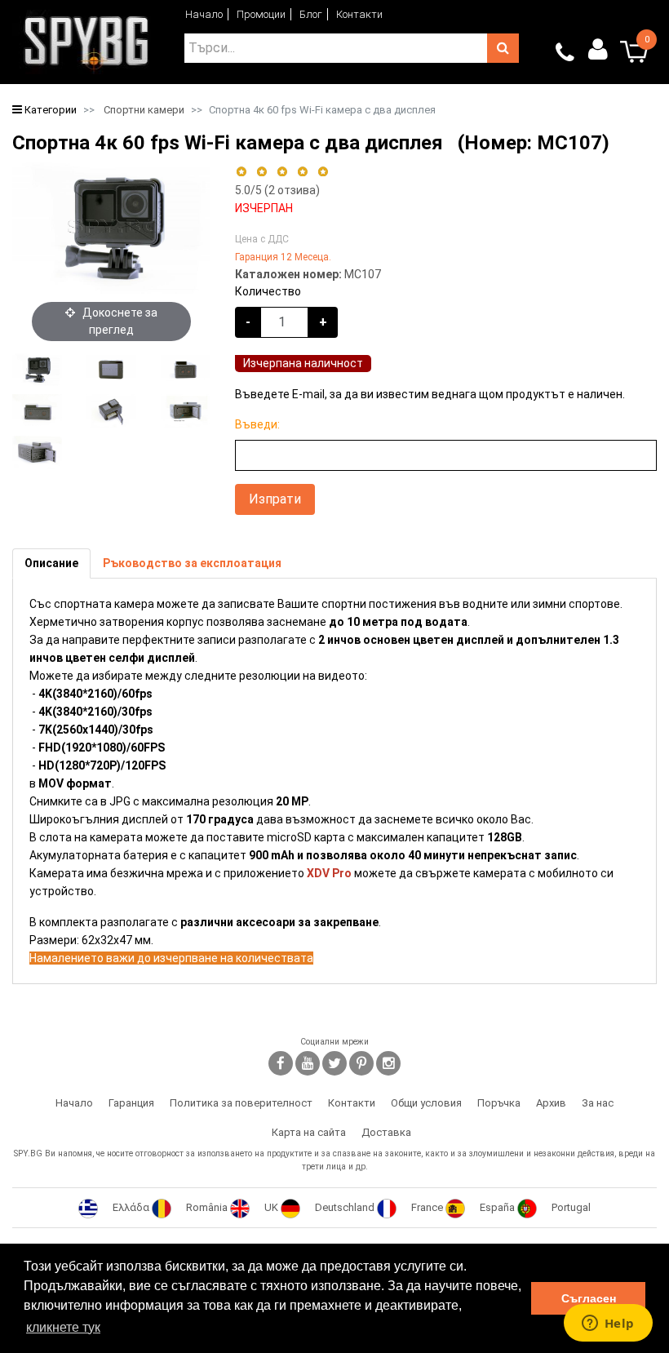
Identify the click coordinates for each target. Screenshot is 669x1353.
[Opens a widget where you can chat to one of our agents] (608, 1324)
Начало (204, 14)
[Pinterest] (361, 1063)
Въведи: (257, 424)
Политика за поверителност (241, 1103)
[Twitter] (334, 1063)
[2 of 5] (261, 172)
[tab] (51, 563)
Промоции (261, 14)
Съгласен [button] (588, 1298)
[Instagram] (388, 1063)
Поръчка (499, 1103)
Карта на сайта (309, 1132)
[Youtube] (307, 1063)
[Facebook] (280, 1063)
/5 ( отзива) (277, 190)
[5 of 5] (323, 172)
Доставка (386, 1132)
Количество (268, 291)
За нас (598, 1103)
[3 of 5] (282, 172)
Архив (551, 1103)
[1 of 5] (241, 172)
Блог (310, 14)
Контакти (359, 14)
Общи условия (426, 1103)
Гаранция (131, 1103)
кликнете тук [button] (63, 1327)
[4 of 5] (302, 172)
